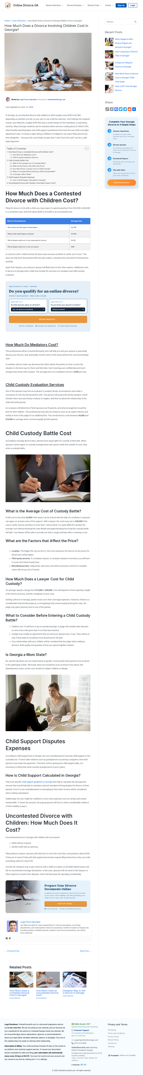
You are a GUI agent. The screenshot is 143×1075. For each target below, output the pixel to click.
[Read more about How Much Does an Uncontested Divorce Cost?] (48, 979)
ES (85, 1065)
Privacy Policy (113, 1037)
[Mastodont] (10, 938)
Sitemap (111, 1047)
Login (132, 5)
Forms (108, 5)
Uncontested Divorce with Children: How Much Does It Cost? (32, 183)
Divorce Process (74, 5)
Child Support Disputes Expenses (22, 177)
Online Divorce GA (25, 5)
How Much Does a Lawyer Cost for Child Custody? (31, 169)
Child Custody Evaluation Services (25, 157)
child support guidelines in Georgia (37, 782)
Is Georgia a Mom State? (22, 174)
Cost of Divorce (14, 998)
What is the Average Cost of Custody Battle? (29, 163)
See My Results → (48, 319)
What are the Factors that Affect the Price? (28, 166)
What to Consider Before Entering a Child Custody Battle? (34, 172)
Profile (37, 1059)
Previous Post (12, 951)
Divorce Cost (93, 5)
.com (96, 1040)
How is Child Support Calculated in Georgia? (29, 180)
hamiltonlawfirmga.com (56, 100)
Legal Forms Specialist (28, 100)
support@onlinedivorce (83, 1040)
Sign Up (121, 5)
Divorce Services (53, 5)
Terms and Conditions (116, 1033)
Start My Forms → (65, 904)
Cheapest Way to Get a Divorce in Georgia (74, 991)
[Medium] (7, 938)
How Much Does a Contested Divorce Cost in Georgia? (19, 992)
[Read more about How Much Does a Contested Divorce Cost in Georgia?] (21, 979)
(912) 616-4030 (80, 1043)
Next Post (85, 951)
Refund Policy (113, 1040)
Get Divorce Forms (122, 182)
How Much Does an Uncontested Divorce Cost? (47, 992)
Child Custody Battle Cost (19, 160)
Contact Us (112, 1043)
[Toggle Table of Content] (85, 148)
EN (82, 1065)
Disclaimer (112, 1030)
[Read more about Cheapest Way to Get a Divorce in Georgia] (74, 979)
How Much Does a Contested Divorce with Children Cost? (31, 152)
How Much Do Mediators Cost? (24, 155)
